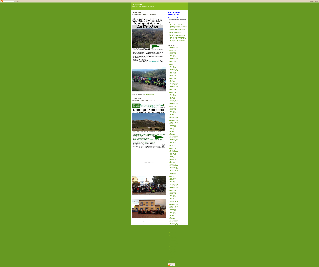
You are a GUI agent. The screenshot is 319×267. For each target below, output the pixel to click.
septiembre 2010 (174, 117)
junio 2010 (172, 114)
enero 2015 (173, 190)
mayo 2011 (173, 129)
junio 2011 (172, 131)
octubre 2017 (173, 240)
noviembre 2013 (174, 168)
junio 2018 (172, 252)
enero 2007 (173, 61)
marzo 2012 (173, 145)
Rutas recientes (174, 260)
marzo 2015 (173, 193)
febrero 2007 (173, 63)
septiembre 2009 (174, 100)
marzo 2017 (173, 229)
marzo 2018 (173, 248)
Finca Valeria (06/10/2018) (176, 27)
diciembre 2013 (174, 170)
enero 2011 (173, 123)
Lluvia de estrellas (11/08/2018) (177, 35)
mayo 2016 (173, 213)
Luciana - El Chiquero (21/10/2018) (178, 26)
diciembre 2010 (174, 122)
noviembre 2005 (174, 47)
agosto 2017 (173, 237)
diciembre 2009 (174, 105)
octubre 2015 (173, 203)
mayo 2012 (173, 148)
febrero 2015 (173, 192)
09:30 (145, 94)
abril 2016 (172, 212)
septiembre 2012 (174, 151)
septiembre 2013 (174, 165)
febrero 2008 (173, 73)
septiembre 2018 (174, 257)
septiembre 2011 (174, 136)
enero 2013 (173, 153)
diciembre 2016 (174, 224)
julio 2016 (172, 217)
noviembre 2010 (174, 120)
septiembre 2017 (174, 238)
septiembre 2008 (174, 83)
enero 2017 (173, 226)
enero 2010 (173, 106)
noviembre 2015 (174, 204)
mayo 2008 (173, 78)
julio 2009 (172, 98)
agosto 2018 (173, 255)
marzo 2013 (173, 156)
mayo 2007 (173, 67)
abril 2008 (172, 77)
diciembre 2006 (174, 59)
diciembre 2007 (174, 70)
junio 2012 (172, 150)
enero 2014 (173, 171)
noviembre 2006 (174, 58)
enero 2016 (173, 207)
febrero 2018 (173, 246)
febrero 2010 (173, 108)
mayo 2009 (173, 95)
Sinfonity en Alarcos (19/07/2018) (178, 38)
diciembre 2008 (174, 87)
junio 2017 (172, 234)
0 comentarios (150, 94)
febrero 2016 (173, 209)
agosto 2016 (173, 218)
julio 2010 (172, 115)
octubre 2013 (173, 167)
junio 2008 (172, 80)
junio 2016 (172, 215)
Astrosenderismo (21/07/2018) (177, 37)
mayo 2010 (173, 112)
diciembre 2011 (174, 140)
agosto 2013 (173, 164)
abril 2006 (172, 55)
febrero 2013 (173, 154)
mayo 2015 (173, 196)
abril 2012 (172, 147)
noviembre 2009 (174, 103)
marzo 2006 (173, 53)
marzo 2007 (173, 64)
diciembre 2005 (174, 49)
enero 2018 (173, 245)
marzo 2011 (173, 126)
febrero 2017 (173, 227)
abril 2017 (172, 231)
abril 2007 (172, 66)
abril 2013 (172, 157)
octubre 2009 (173, 101)
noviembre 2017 (174, 241)
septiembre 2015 (174, 201)
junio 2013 (172, 161)
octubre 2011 (173, 137)
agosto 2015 (173, 199)
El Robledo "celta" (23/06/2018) (177, 40)
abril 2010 (172, 111)
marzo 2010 (173, 109)
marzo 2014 (173, 175)
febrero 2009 (173, 91)
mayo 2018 (173, 251)
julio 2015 (172, 198)
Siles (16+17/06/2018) (175, 41)
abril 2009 (172, 94)
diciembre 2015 (174, 206)
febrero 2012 (173, 143)
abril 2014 (172, 176)
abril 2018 (172, 249)
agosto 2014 (173, 182)
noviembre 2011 (174, 139)
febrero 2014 (173, 173)
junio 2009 (172, 97)
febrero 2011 (173, 125)
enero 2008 (173, 72)
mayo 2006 (173, 56)
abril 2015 (172, 195)
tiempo (170, 19)
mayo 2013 (173, 159)
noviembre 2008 (174, 86)
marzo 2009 (173, 92)
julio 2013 (172, 162)
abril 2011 (172, 128)
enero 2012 (173, 142)
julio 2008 (172, 81)
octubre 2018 (173, 259)
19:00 (145, 221)
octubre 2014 (173, 185)
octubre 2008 (173, 84)
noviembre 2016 (174, 223)
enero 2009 (173, 89)
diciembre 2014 (174, 189)
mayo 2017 (173, 232)
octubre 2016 (173, 221)
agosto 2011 (173, 134)
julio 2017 (172, 235)
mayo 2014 (173, 178)
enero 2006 (173, 50)
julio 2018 (172, 254)
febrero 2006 (173, 52)
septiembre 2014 (174, 184)
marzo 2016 (173, 210)
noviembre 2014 (174, 187)
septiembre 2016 (174, 220)
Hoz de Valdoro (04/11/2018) (176, 24)
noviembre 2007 (174, 69)
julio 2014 (172, 181)
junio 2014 (172, 179)
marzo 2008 (173, 75)
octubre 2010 (173, 119)
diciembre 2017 (174, 243)
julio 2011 (172, 133)
